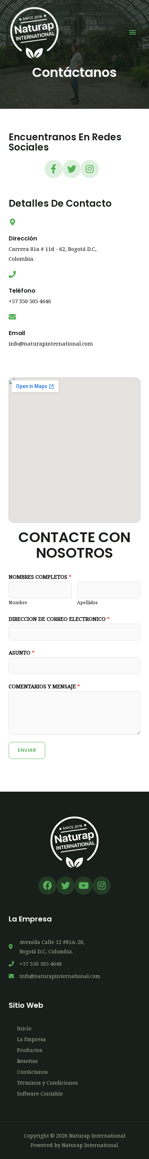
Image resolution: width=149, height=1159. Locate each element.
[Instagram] (90, 169)
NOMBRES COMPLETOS (40, 576)
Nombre (18, 602)
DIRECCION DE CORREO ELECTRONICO (59, 618)
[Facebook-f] (53, 169)
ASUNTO (21, 652)
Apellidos (87, 602)
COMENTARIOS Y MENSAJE (44, 686)
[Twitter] (72, 169)
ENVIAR (27, 750)
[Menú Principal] (133, 32)
